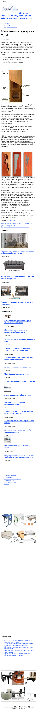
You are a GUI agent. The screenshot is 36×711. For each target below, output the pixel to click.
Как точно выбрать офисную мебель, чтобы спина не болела (19, 359)
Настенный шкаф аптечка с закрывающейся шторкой (15, 331)
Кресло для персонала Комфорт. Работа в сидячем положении (17, 349)
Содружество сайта (10, 27)
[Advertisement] (14, 468)
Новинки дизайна (10, 475)
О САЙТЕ (7, 25)
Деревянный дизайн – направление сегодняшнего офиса (18, 412)
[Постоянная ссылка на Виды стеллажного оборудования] (7, 391)
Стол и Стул (8, 477)
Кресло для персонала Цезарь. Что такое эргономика (18, 431)
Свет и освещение (10, 482)
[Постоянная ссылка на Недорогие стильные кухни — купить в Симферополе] (14, 299)
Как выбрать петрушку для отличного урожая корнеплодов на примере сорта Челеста (18, 644)
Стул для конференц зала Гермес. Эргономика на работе (17, 322)
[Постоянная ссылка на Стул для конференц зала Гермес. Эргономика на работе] (7, 317)
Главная (6, 23)
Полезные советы (10, 480)
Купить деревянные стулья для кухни (19, 381)
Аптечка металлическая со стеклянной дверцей (15, 403)
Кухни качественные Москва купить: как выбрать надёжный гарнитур (17, 252)
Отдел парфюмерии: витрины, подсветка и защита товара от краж (18, 641)
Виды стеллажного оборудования (17, 395)
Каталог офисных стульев (12, 479)
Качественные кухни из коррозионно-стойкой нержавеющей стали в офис (19, 456)
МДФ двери (11, 220)
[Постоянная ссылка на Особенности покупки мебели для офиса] (7, 442)
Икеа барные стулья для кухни (16, 374)
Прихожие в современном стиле (15, 227)
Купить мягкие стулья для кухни (17, 367)
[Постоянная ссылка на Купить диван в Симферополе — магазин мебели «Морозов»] (14, 273)
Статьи (6, 484)
